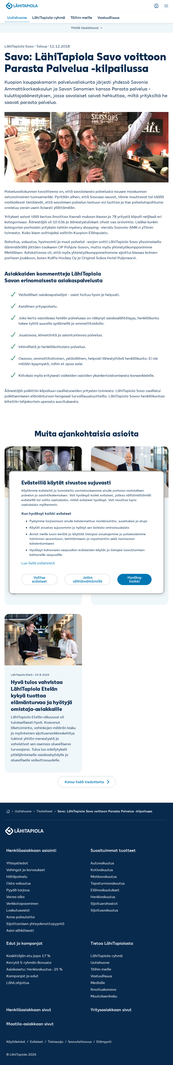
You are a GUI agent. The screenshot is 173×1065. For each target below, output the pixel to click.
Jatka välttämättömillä (87, 579)
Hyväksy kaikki (134, 579)
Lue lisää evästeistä (38, 563)
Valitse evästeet (39, 579)
